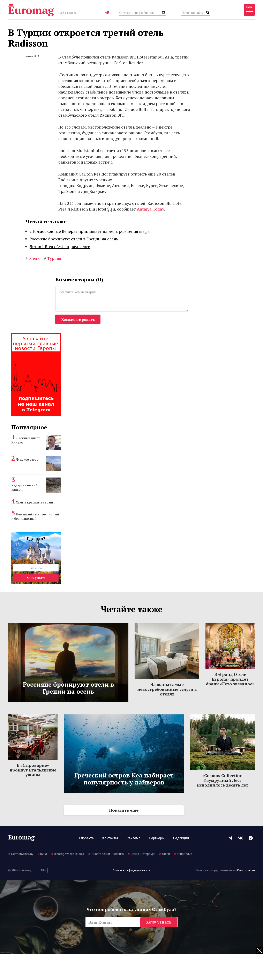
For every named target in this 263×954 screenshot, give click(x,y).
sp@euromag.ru (244, 870)
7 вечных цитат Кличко (25, 440)
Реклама (133, 838)
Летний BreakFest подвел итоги (60, 246)
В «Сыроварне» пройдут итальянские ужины (33, 769)
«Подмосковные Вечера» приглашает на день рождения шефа (90, 231)
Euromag (31, 9)
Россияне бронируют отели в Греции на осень (74, 239)
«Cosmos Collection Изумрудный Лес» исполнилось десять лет (222, 780)
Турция (52, 258)
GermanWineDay (20, 854)
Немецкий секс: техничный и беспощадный (35, 516)
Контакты (110, 838)
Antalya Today (150, 209)
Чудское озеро (27, 459)
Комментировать (78, 319)
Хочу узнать (36, 578)
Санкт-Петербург (141, 854)
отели (32, 258)
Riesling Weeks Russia (67, 854)
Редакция (181, 838)
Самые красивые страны (35, 502)
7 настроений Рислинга (106, 854)
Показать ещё (123, 810)
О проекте (86, 838)
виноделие (183, 854)
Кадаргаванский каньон (24, 487)
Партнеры (157, 838)
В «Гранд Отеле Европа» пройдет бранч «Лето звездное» (230, 679)
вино (42, 854)
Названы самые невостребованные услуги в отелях (167, 689)
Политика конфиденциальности (131, 870)
